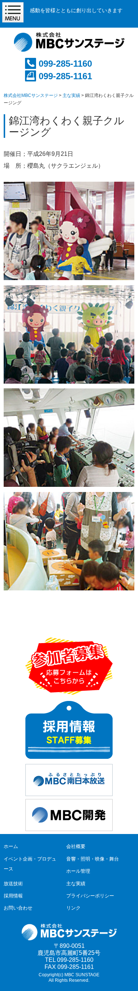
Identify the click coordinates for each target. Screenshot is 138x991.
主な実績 (75, 883)
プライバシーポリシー (90, 895)
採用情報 (13, 895)
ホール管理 (78, 871)
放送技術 (13, 883)
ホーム (11, 846)
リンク (73, 908)
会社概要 (75, 846)
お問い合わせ (18, 908)
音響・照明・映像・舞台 (92, 859)
